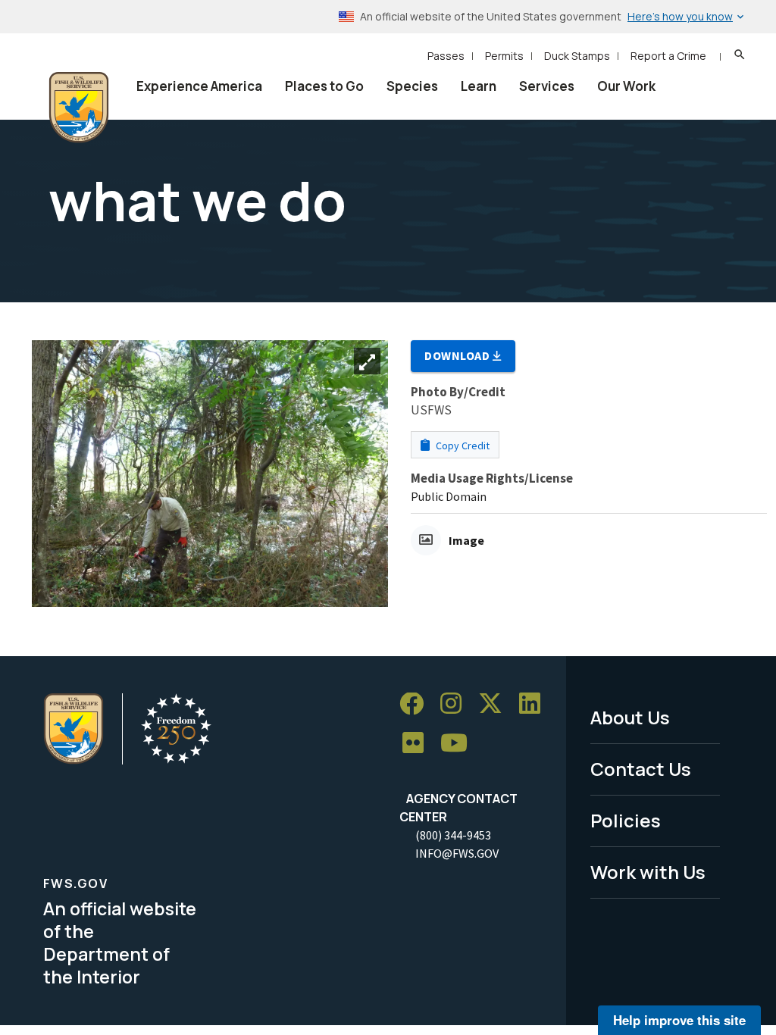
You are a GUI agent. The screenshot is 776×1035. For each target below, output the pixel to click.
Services (546, 86)
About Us (630, 717)
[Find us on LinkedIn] (535, 704)
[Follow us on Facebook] (416, 704)
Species (412, 86)
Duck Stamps (577, 55)
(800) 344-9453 (453, 835)
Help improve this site (679, 1020)
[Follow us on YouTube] (459, 743)
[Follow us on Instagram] (456, 704)
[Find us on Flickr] (418, 743)
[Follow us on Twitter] (495, 704)
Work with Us (648, 871)
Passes (446, 55)
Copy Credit (461, 445)
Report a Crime (668, 55)
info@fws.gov (457, 853)
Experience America (199, 86)
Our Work (626, 86)
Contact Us (640, 768)
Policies (625, 820)
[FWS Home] (78, 107)
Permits (504, 55)
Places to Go (324, 86)
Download (458, 355)
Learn (478, 86)
